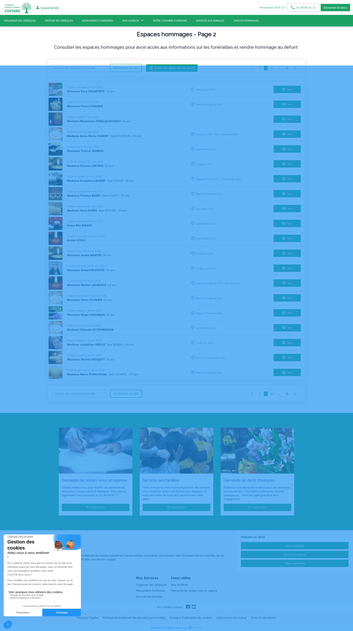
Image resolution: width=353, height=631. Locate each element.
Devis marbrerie (295, 563)
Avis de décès (179, 584)
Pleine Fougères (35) (209, 194)
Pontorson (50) (205, 89)
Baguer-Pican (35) (207, 179)
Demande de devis (335, 7)
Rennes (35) (232, 283)
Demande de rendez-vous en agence (194, 590)
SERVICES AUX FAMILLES (210, 20)
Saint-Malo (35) (205, 149)
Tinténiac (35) (204, 343)
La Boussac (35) (206, 268)
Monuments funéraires (97, 20)
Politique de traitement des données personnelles (134, 617)
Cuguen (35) (204, 134)
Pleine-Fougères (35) (209, 104)
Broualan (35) (204, 209)
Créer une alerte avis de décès (175, 68)
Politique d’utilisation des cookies (191, 617)
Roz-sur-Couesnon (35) (210, 358)
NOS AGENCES (130, 20)
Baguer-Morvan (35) (209, 313)
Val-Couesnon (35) (226, 134)
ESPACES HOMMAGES (245, 20)
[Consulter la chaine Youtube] (194, 607)
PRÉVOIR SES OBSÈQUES (59, 20)
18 (287, 68)
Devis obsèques (295, 546)
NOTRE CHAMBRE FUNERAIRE (170, 20)
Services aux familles (149, 596)
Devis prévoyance (295, 554)
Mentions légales (87, 617)
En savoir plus (95, 507)
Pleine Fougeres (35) (209, 372)
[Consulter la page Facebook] (188, 607)
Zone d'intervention (263, 617)
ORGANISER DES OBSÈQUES (20, 20)
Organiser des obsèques (151, 584)
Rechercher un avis (126, 68)
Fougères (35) (204, 253)
